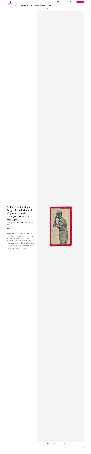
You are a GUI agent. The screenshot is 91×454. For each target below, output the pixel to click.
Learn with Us (37, 5)
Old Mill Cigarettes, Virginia (21, 222)
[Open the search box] (54, 5)
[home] (7, 9)
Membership (73, 1)
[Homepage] (9, 3)
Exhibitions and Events (23, 5)
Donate (65, 1)
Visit (15, 5)
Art (31, 5)
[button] (83, 448)
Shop (50, 5)
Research (44, 5)
